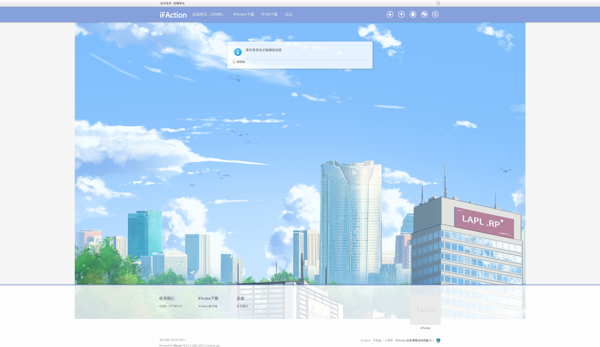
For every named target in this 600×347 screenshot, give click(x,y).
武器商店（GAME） (209, 14)
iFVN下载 (270, 14)
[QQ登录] (413, 14)
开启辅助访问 (434, 3)
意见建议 (242, 306)
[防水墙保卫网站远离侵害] (438, 340)
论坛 (288, 14)
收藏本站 (179, 3)
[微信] (424, 14)
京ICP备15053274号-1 (172, 340)
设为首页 (166, 3)
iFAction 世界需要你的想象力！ (415, 340)
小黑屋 (388, 340)
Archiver (365, 340)
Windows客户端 (207, 306)
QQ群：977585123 (170, 306)
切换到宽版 (438, 3)
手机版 (377, 340)
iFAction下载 (243, 14)
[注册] (401, 14)
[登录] (390, 14)
